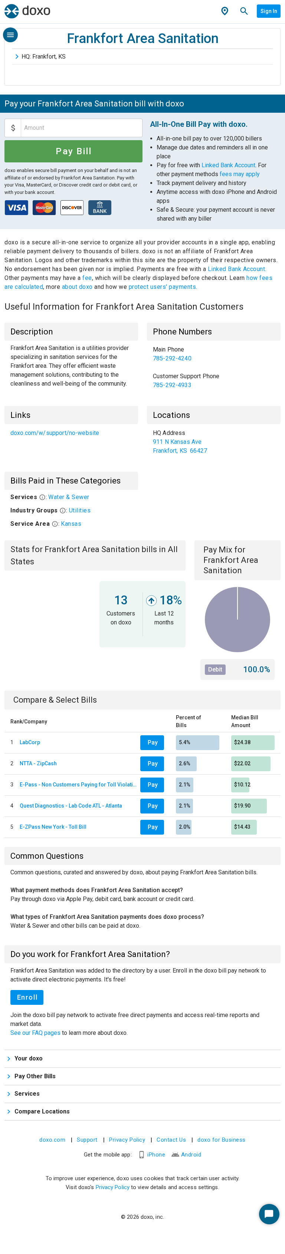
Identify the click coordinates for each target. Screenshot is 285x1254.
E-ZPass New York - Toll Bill (53, 827)
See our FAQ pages (36, 1032)
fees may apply (240, 174)
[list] (214, 367)
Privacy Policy (127, 1139)
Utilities (80, 510)
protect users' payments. (163, 286)
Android (191, 1154)
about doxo (77, 286)
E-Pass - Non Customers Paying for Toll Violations (78, 785)
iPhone (156, 1154)
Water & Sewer (68, 497)
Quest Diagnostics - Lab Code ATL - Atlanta (71, 806)
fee (87, 277)
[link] (214, 354)
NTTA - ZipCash (38, 763)
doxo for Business (221, 1139)
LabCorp (30, 742)
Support (87, 1139)
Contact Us (171, 1139)
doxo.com (52, 1139)
